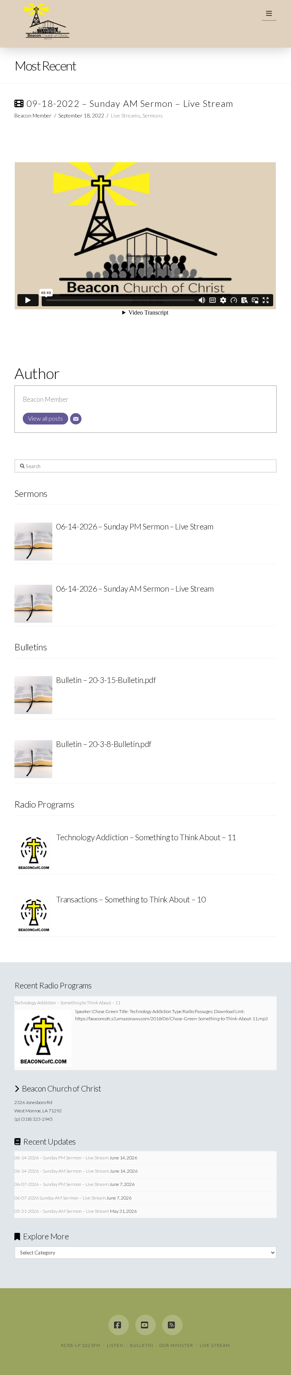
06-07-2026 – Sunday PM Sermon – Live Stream (61, 1184)
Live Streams (125, 115)
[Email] (75, 418)
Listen (115, 1345)
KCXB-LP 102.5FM (80, 1345)
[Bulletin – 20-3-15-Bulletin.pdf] (33, 696)
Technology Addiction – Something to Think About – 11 (146, 837)
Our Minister (176, 1345)
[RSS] (172, 1325)
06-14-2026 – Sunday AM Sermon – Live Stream (61, 1171)
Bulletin (141, 1345)
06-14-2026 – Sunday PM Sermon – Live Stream (61, 1157)
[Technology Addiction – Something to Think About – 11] (33, 852)
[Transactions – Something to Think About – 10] (33, 914)
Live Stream (215, 1345)
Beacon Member (46, 399)
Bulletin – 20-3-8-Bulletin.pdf (104, 744)
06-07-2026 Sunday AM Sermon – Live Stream (60, 1198)
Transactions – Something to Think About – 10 (130, 899)
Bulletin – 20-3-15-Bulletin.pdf (106, 679)
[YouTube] (145, 1325)
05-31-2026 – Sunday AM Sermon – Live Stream (61, 1211)
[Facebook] (118, 1325)
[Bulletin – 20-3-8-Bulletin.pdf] (33, 760)
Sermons (152, 115)
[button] (269, 13)
